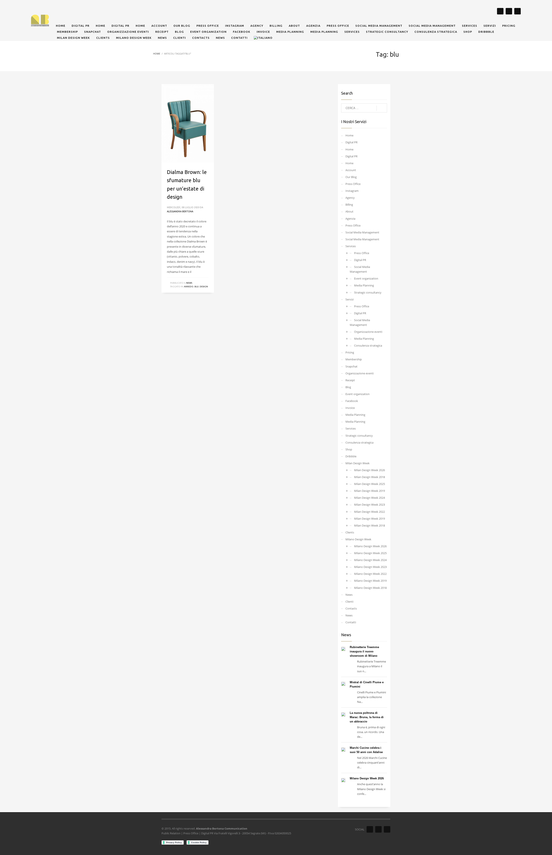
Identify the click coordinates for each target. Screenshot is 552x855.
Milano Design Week (358, 539)
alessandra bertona (180, 211)
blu (196, 286)
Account (350, 170)
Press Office (353, 184)
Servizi (349, 299)
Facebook (351, 401)
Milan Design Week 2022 (369, 512)
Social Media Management (362, 232)
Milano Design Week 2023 (370, 567)
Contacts (351, 608)
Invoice (350, 408)
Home (349, 135)
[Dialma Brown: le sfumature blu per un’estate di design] (187, 123)
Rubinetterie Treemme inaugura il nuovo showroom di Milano (364, 651)
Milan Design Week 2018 (369, 477)
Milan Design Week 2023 (369, 504)
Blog (348, 387)
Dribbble (350, 456)
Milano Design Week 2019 (370, 581)
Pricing (349, 352)
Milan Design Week (357, 463)
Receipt (350, 380)
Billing (349, 204)
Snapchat (351, 366)
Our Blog (351, 177)
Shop (348, 449)
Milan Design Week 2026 (369, 470)
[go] (381, 108)
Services (350, 246)
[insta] (370, 829)
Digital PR (351, 142)
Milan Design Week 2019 (369, 491)
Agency (350, 198)
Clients (349, 532)
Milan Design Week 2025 (369, 484)
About (349, 211)
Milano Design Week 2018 (370, 588)
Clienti (349, 601)
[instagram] (500, 11)
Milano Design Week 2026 (370, 546)
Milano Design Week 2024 (370, 560)
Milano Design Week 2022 (370, 574)
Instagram (352, 191)
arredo (188, 286)
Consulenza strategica (368, 345)
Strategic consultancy (367, 292)
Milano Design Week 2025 (370, 553)
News (189, 283)
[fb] (509, 11)
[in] (517, 11)
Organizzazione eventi (368, 332)
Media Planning (364, 285)
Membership (353, 359)
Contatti (350, 622)
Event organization (366, 278)
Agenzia (350, 218)
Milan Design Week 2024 (369, 498)
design (204, 286)
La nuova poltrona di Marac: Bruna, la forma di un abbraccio (367, 717)
